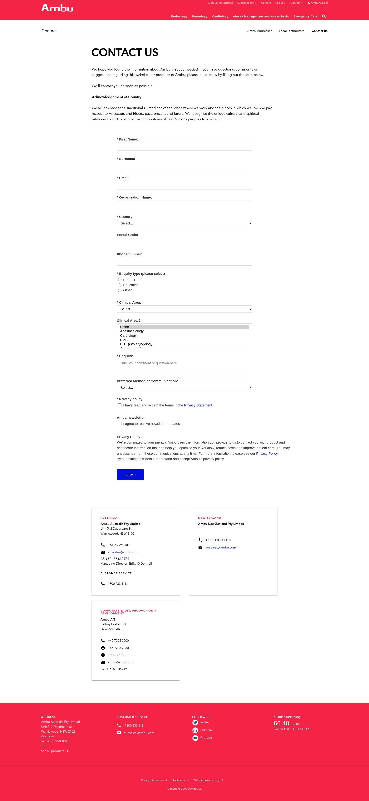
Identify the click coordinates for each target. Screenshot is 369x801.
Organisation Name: (134, 197)
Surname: (126, 159)
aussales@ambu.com (123, 552)
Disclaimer (178, 780)
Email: (123, 178)
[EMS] (184, 340)
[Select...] (184, 327)
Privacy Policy (267, 453)
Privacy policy (129, 399)
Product (129, 280)
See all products (52, 751)
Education (131, 285)
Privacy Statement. (198, 405)
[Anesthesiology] (184, 331)
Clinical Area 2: (129, 320)
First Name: (127, 139)
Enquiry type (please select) (141, 274)
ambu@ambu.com (121, 662)
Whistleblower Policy (206, 780)
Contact (49, 31)
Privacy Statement (152, 780)
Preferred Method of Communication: (147, 381)
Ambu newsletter (131, 418)
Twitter (204, 722)
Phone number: (129, 254)
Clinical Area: (129, 302)
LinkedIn (206, 730)
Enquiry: (125, 356)
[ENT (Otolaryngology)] (184, 344)
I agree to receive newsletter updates (151, 424)
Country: (125, 217)
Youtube (206, 738)
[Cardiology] (184, 336)
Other (127, 290)
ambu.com (115, 655)
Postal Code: (127, 235)
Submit (130, 474)
